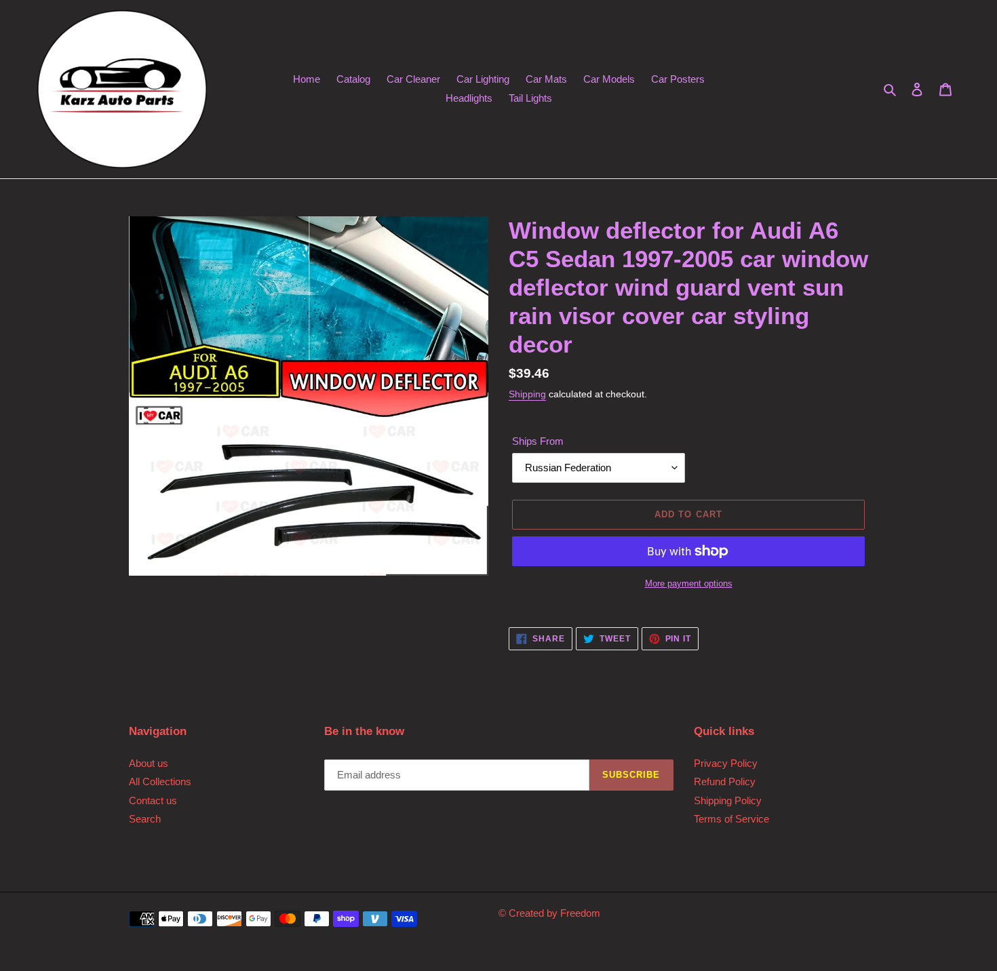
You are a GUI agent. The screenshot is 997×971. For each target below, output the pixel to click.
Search (145, 819)
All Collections (160, 781)
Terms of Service (731, 819)
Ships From (538, 441)
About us (148, 763)
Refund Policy (725, 781)
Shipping (527, 394)
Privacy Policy (726, 763)
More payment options (688, 583)
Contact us (153, 800)
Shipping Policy (728, 800)
